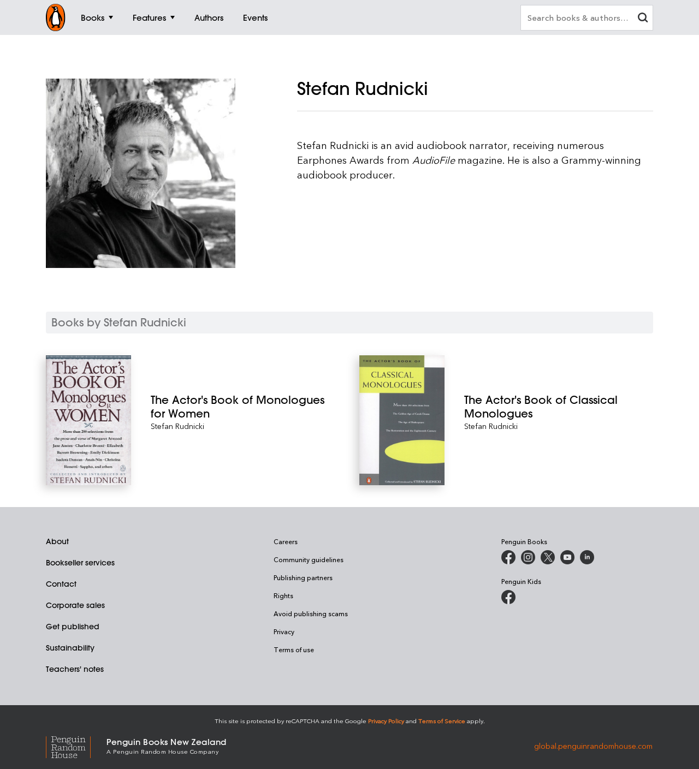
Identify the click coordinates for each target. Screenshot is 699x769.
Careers (286, 541)
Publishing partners (303, 577)
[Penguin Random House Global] (76, 746)
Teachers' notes (75, 669)
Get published (72, 626)
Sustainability (70, 648)
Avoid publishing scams (311, 613)
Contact (61, 584)
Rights (283, 595)
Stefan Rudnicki (177, 426)
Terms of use (294, 649)
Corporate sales (75, 605)
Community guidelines (308, 559)
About (57, 541)
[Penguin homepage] (56, 17)
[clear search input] (643, 19)
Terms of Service (441, 720)
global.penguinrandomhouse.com (593, 745)
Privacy (284, 631)
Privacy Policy (386, 720)
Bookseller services (80, 563)
